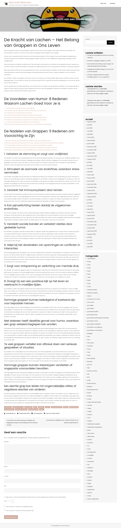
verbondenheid (33, 409)
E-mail (6, 476)
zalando (89, 480)
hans (88, 339)
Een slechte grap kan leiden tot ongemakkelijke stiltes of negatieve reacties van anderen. (31, 150)
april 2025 (90, 172)
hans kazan (90, 343)
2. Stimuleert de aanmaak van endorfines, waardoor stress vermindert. (26, 110)
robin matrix (90, 433)
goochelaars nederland (94, 324)
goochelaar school (92, 321)
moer (88, 418)
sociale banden (9, 409)
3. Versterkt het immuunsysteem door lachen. (19, 113)
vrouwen (89, 458)
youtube (89, 477)
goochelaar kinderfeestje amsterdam (98, 318)
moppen (89, 421)
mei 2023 (90, 243)
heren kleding (91, 358)
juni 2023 (89, 240)
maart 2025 (90, 175)
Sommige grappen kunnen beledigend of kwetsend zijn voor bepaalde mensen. (29, 140)
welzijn (42, 409)
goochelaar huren (92, 315)
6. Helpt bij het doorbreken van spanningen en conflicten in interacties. (26, 119)
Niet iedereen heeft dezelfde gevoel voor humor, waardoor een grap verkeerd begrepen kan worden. (35, 143)
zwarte (89, 496)
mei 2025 (90, 168)
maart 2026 (90, 137)
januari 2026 (90, 143)
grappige (89, 333)
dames (89, 296)
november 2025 (91, 150)
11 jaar (88, 265)
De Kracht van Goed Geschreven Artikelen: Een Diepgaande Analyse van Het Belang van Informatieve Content (22, 423)
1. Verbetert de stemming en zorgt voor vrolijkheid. (20, 108)
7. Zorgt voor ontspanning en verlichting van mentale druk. (23, 122)
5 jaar (88, 271)
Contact (112, 3)
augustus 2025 (91, 159)
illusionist (89, 361)
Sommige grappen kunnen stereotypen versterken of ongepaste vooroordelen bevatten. (31, 147)
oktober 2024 (91, 190)
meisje (89, 408)
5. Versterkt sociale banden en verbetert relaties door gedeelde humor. (26, 117)
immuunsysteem (57, 407)
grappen (41, 407)
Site (5, 486)
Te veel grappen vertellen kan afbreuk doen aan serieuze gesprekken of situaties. (29, 145)
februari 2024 (91, 215)
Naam (6, 466)
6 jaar (88, 274)
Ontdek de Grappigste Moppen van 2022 (99, 61)
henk (88, 352)
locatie (89, 399)
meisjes (89, 411)
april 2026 (90, 134)
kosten (89, 393)
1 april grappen (91, 258)
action (89, 286)
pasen (89, 430)
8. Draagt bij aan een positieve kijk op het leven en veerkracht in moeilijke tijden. (29, 124)
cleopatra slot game (94, 100)
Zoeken (88, 39)
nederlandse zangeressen (94, 427)
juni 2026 (89, 128)
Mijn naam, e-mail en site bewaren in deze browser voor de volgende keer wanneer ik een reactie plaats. (36, 497)
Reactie (6, 442)
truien (89, 449)
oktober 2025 (91, 153)
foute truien (90, 302)
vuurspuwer (90, 461)
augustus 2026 (91, 122)
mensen (89, 414)
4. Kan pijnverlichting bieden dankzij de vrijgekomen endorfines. (24, 115)
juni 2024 (89, 203)
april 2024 (90, 209)
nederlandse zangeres (93, 424)
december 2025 (91, 147)
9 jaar (88, 283)
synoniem (90, 443)
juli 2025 (89, 162)
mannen (89, 405)
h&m (88, 336)
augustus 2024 (91, 197)
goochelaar (90, 308)
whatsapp (90, 471)
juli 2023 (89, 237)
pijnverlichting (74, 407)
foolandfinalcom (11, 413)
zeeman (89, 492)
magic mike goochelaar (94, 402)
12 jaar (89, 268)
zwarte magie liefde (93, 499)
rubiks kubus (90, 436)
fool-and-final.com (20, 2)
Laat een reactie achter (53, 413)
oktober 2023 (91, 228)
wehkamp (90, 468)
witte (88, 474)
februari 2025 (91, 178)
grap (35, 407)
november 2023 (91, 225)
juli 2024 (89, 200)
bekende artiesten (92, 293)
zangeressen (91, 489)
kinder (89, 380)
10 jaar (89, 261)
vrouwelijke (90, 455)
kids (88, 374)
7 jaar (88, 277)
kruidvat (89, 396)
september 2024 (92, 193)
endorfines (8, 407)
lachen (66, 407)
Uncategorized (38, 413)
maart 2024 (90, 212)
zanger (89, 483)
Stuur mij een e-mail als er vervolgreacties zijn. (19, 506)
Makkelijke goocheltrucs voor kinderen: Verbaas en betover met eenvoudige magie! (100, 91)
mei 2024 (90, 206)
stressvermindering (21, 409)
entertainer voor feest (93, 299)
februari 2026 (91, 140)
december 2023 (91, 222)
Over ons (103, 3)
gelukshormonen (18, 407)
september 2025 (92, 156)
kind (88, 377)
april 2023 (90, 246)
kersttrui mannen (92, 371)
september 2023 (92, 231)
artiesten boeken (92, 290)
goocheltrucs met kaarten (94, 330)
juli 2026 (89, 125)
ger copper (90, 305)
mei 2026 (90, 131)
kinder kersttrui (91, 383)
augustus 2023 (91, 234)
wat (88, 464)
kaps (88, 368)
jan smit (89, 364)
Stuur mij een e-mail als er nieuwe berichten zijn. (20, 510)
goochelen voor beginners (94, 327)
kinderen (89, 386)
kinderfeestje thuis (92, 389)
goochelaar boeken (92, 311)
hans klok (90, 346)
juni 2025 (89, 165)
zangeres (90, 486)
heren (89, 355)
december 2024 (92, 184)
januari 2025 (90, 181)
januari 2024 (90, 218)
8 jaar (88, 280)
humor (48, 407)
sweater (89, 439)
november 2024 (91, 187)
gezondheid (28, 407)
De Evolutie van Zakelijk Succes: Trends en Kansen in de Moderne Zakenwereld (62, 421)
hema (89, 349)
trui (88, 446)
